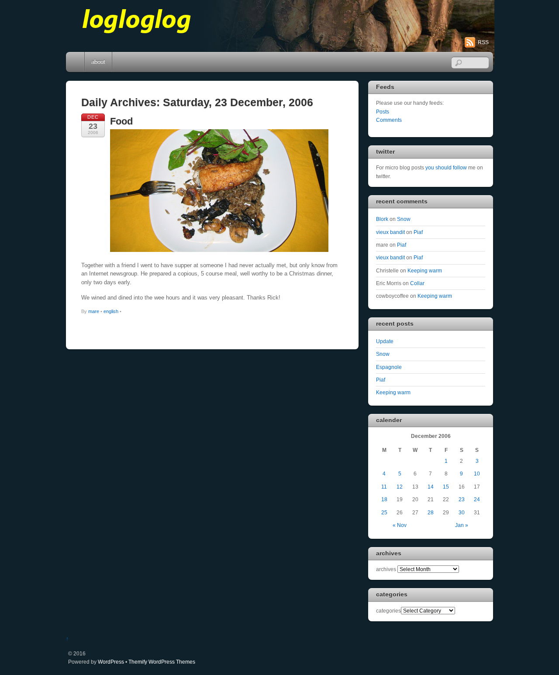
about (98, 62)
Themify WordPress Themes (161, 662)
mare (93, 311)
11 (384, 486)
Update (384, 341)
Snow (404, 219)
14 (431, 486)
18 (384, 499)
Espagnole (389, 367)
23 (462, 499)
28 (431, 512)
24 (477, 499)
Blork (382, 219)
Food (121, 121)
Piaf (418, 232)
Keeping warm (424, 270)
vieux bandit (390, 232)
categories (388, 610)
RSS (483, 42)
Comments (389, 120)
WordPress (111, 662)
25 (384, 512)
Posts (382, 111)
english (111, 311)
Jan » (461, 525)
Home (76, 62)
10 (477, 473)
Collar (417, 283)
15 (446, 486)
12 (400, 486)
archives (386, 569)
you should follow (446, 167)
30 (462, 512)
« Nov (400, 525)
